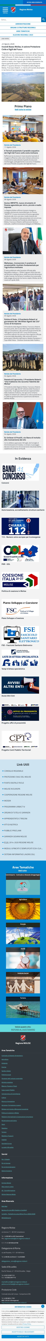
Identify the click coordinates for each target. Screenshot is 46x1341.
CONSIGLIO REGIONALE (13, 770)
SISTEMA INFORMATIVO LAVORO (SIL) (19, 854)
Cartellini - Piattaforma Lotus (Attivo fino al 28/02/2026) (18, 1214)
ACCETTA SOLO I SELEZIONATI (23, 1332)
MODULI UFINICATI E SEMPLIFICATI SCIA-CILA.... (23, 848)
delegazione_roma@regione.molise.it (14, 1261)
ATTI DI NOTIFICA (11, 824)
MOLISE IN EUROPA (12, 788)
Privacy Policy (27, 1324)
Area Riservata (8, 1201)
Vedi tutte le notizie (23, 109)
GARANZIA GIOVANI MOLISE (15, 836)
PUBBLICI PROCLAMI (12, 830)
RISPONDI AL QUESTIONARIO (23, 1029)
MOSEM (7, 800)
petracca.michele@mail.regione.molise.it (15, 1284)
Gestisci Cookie (23, 1327)
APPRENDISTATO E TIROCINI (15, 818)
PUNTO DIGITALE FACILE (14, 782)
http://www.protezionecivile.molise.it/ (14, 1302)
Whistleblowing (6, 1218)
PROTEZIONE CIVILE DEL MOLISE (17, 776)
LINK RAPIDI (5, 38)
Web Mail (4, 1206)
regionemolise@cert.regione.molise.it (17, 1238)
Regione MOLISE (23, 1043)
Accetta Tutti (23, 1336)
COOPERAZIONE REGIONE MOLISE (18, 794)
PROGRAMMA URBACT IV (14, 806)
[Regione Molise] (13, 10)
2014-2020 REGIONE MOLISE (18, 842)
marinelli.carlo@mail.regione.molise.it (14, 1282)
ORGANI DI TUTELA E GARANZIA (17, 812)
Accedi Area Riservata (34, 2)
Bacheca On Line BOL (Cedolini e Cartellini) (14, 1210)
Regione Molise (26, 9)
